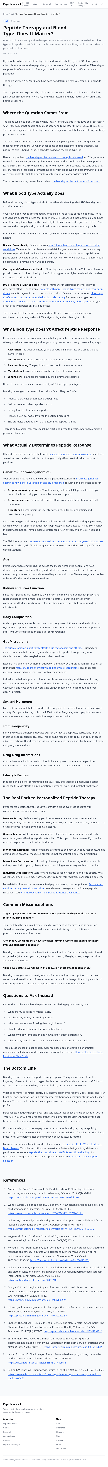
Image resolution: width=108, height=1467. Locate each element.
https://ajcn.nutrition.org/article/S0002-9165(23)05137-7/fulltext (43, 1197)
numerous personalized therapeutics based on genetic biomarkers (66, 541)
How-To (72, 4)
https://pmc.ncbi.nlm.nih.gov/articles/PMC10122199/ (59, 1260)
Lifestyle (59, 1440)
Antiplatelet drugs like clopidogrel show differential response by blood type (45, 301)
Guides (36, 4)
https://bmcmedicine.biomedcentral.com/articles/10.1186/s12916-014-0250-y (51, 1228)
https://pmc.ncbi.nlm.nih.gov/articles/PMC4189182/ (73, 1331)
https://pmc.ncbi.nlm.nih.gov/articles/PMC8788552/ (37, 1299)
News (58, 1423)
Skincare (60, 1432)
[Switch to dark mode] (102, 4)
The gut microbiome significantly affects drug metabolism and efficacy (42, 647)
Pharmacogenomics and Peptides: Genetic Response (49, 892)
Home (5, 14)
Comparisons (61, 4)
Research (47, 4)
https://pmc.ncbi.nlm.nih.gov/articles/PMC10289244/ (37, 1315)
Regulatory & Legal (83, 4)
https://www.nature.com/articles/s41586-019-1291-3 (37, 1362)
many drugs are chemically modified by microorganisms (47, 667)
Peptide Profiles (25, 4)
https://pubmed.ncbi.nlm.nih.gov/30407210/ (32, 1280)
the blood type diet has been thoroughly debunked (54, 157)
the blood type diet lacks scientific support (76, 181)
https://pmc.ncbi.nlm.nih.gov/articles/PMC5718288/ (73, 1346)
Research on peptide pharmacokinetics (70, 454)
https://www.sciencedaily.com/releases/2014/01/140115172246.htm (45, 1213)
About (94, 4)
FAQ (12, 14)
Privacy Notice (62, 1448)
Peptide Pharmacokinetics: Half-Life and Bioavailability (58, 1152)
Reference (60, 1427)
